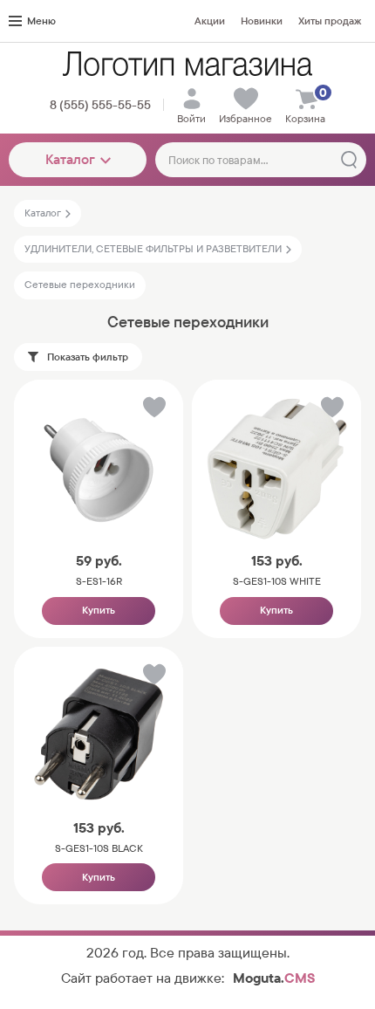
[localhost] (188, 63)
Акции (209, 21)
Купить (98, 610)
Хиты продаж (329, 21)
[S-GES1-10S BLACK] (98, 734)
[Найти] (348, 159)
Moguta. (274, 978)
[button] (153, 411)
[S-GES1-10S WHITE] (276, 467)
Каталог (70, 159)
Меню (41, 21)
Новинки (262, 21)
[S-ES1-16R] (98, 467)
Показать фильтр (87, 357)
